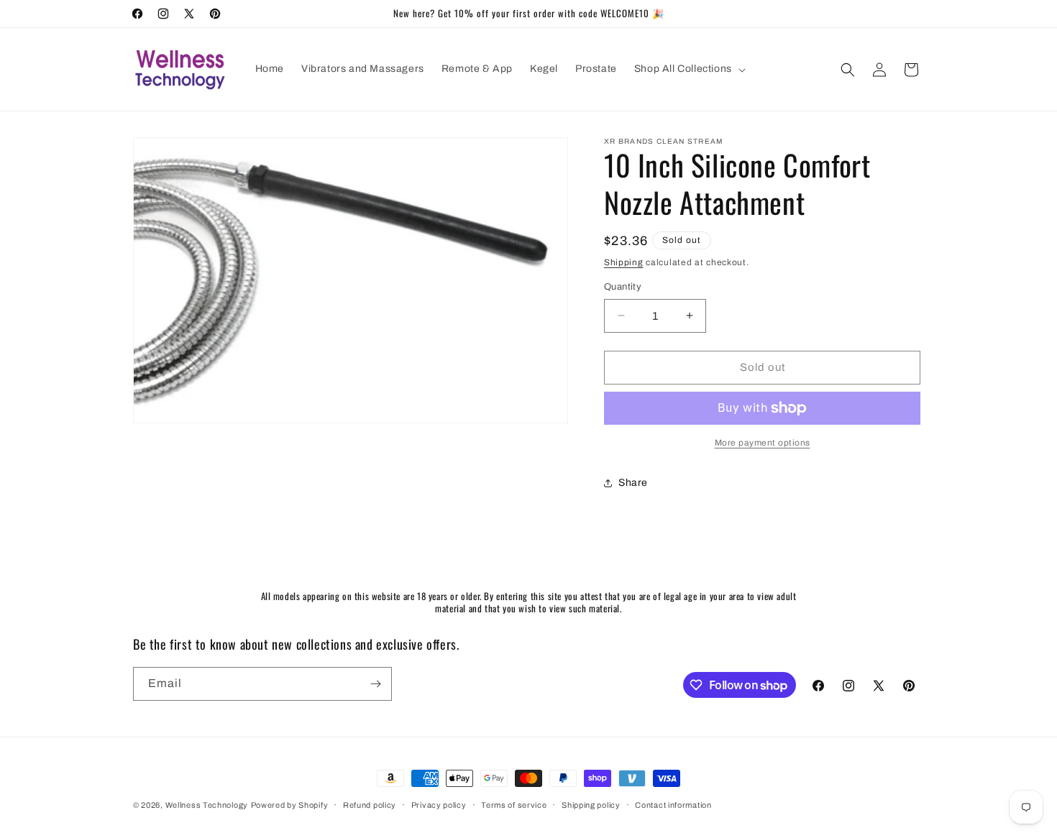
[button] (688, 69)
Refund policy (369, 805)
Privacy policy (439, 805)
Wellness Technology (206, 805)
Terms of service (513, 805)
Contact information (673, 805)
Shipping (624, 262)
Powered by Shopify (290, 805)
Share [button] (633, 482)
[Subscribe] (375, 684)
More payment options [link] (762, 443)
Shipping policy (591, 805)
